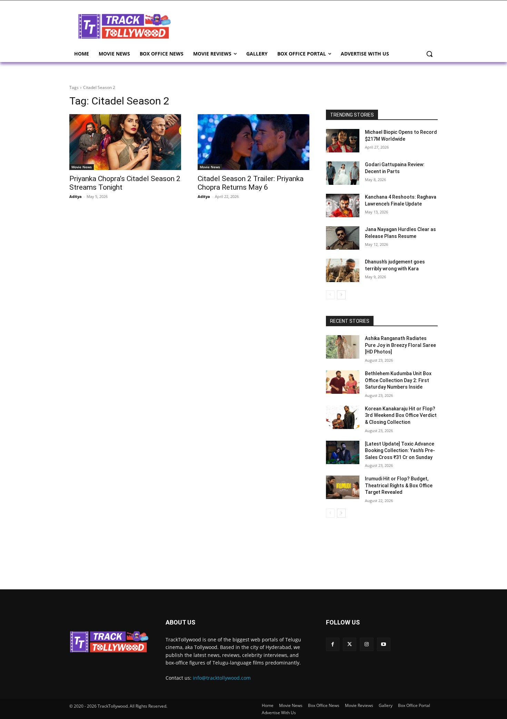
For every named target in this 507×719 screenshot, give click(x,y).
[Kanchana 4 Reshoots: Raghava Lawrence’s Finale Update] (342, 205)
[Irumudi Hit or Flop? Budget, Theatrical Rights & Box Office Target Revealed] (342, 487)
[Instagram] (366, 644)
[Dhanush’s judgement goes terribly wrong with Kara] (342, 270)
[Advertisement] (308, 25)
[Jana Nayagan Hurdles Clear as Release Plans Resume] (342, 238)
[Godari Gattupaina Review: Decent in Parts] (342, 173)
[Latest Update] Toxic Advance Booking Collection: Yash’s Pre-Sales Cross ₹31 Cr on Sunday (400, 450)
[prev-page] (330, 294)
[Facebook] (332, 644)
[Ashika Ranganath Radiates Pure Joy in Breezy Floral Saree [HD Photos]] (342, 347)
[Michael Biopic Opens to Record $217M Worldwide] (342, 140)
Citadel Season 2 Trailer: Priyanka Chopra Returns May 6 (251, 182)
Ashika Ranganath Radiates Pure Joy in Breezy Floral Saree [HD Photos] (400, 345)
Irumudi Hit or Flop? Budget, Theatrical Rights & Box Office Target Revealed (399, 485)
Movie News (81, 166)
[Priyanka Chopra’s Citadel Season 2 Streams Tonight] (125, 142)
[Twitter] (349, 644)
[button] (429, 54)
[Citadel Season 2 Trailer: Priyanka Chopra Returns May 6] (253, 142)
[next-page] (341, 294)
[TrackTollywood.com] (124, 26)
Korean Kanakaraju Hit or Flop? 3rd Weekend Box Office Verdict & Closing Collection (401, 415)
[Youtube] (383, 644)
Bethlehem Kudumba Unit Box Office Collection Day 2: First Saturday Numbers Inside (398, 380)
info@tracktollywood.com (222, 678)
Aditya (75, 196)
